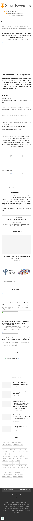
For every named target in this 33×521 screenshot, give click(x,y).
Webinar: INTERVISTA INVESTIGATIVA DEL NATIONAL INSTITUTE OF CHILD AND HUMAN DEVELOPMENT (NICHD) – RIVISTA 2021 (21, 405)
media (26, 458)
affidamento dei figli (16, 442)
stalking (4, 472)
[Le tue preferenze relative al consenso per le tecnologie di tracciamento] (2, 518)
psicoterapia (17, 467)
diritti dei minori (6, 456)
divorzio (25, 456)
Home (3, 26)
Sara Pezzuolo (13, 39)
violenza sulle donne (7, 479)
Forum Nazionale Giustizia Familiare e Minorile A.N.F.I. (20, 383)
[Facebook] (13, 495)
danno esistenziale (14, 453)
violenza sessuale (17, 476)
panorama (16, 463)
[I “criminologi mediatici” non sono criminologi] (6, 394)
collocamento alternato (8, 451)
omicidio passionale (7, 463)
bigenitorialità (11, 449)
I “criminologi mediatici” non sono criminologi (22, 392)
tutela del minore (6, 474)
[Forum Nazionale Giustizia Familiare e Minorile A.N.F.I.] (16, 244)
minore (11, 460)
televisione (17, 472)
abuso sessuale (5, 442)
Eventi (9, 26)
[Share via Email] (25, 187)
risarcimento (25, 467)
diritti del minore (17, 456)
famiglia (4, 458)
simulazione (19, 469)
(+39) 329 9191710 (9, 489)
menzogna (4, 460)
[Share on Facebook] (21, 187)
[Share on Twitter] (22, 187)
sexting (12, 469)
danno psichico (25, 453)
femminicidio (11, 458)
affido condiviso (18, 444)
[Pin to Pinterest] (24, 187)
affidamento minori (6, 444)
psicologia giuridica (7, 467)
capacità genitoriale (21, 449)
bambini (4, 449)
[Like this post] (19, 187)
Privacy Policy (16, 508)
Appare (18, 512)
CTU (7, 453)
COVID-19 (18, 451)
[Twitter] (17, 495)
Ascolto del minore (20, 447)
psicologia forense (21, 465)
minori (17, 460)
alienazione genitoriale (7, 447)
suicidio (10, 472)
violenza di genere (17, 474)
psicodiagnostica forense (8, 465)
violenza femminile (6, 476)
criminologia (26, 451)
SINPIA (25, 469)
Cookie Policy (24, 508)
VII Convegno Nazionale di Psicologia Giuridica (20, 427)
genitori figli (20, 458)
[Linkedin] (20, 495)
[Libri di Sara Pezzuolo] (11, 358)
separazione (5, 469)
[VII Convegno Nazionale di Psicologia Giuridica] (6, 429)
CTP (3, 453)
